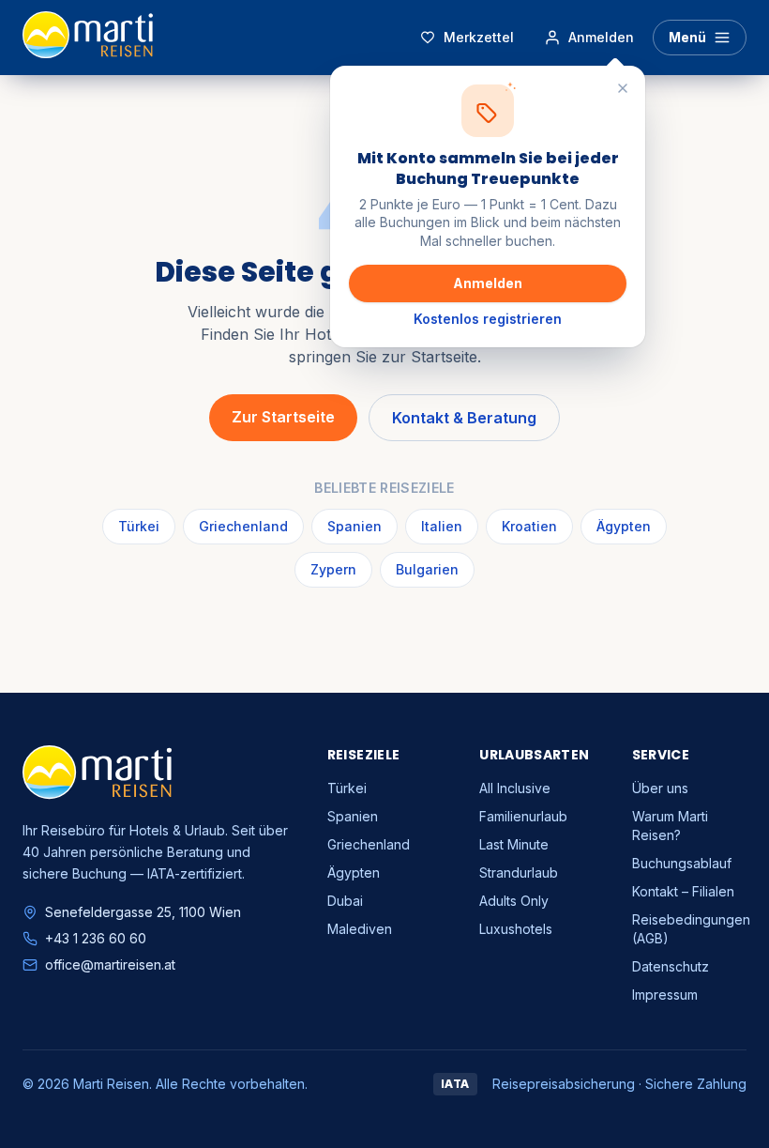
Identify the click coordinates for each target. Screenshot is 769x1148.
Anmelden (487, 283)
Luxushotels (515, 929)
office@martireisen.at (110, 964)
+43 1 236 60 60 (95, 938)
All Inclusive (514, 788)
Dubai (345, 901)
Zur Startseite (283, 416)
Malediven (359, 929)
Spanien (354, 526)
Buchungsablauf (681, 863)
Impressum (665, 995)
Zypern (333, 569)
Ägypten (623, 526)
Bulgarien (427, 569)
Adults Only (514, 901)
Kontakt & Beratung (464, 417)
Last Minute (514, 844)
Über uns (660, 788)
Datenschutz (670, 966)
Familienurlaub (523, 816)
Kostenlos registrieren (488, 319)
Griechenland (243, 526)
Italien (441, 526)
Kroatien (529, 526)
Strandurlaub (518, 872)
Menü (687, 37)
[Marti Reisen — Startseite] (88, 37)
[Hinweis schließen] (622, 88)
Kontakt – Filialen (683, 891)
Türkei (138, 526)
